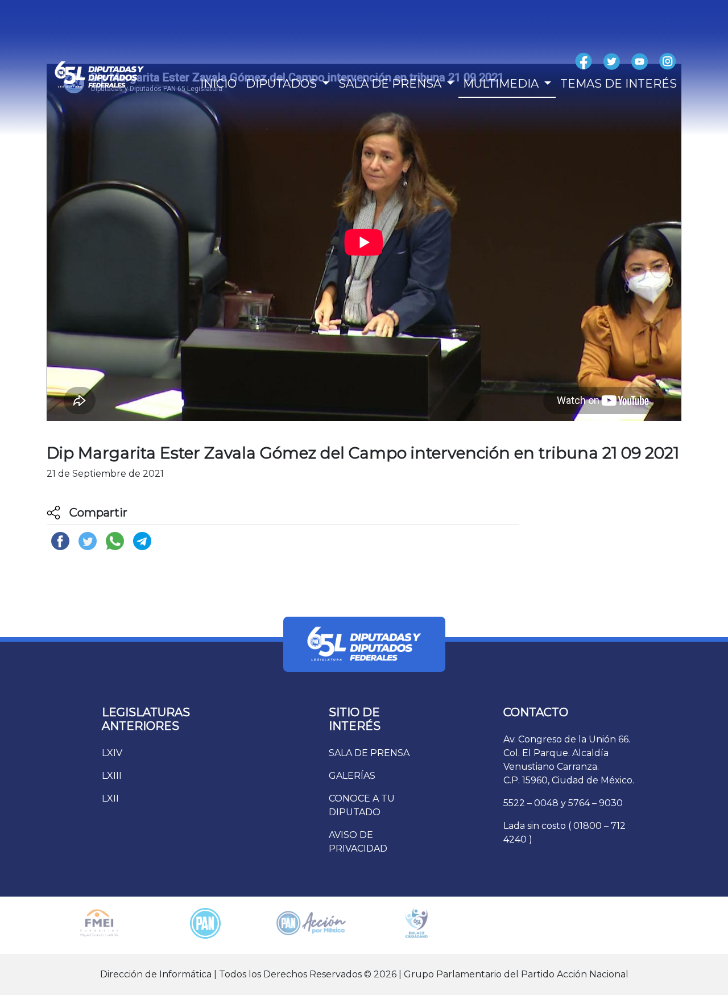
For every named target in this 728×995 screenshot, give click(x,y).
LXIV (112, 753)
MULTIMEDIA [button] (502, 83)
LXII (110, 798)
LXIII (112, 775)
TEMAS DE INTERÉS (618, 83)
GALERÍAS (352, 775)
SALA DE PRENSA (369, 753)
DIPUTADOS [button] (283, 83)
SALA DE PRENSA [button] (391, 83)
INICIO (218, 83)
